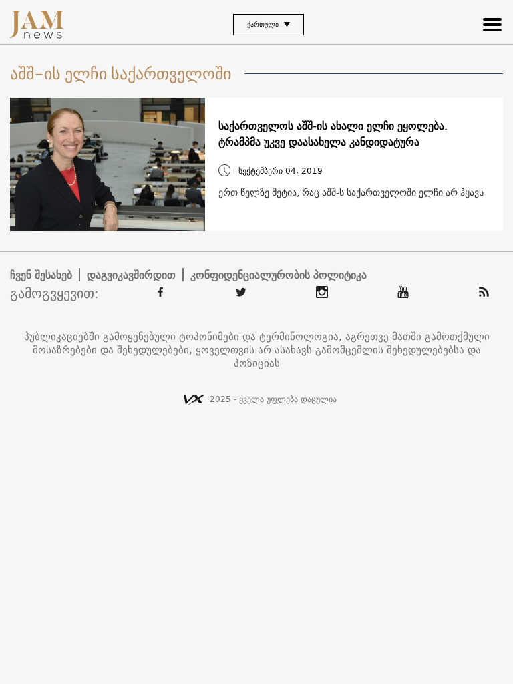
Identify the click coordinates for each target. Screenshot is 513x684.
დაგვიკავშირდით (131, 274)
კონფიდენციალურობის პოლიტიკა (278, 274)
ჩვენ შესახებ (41, 274)
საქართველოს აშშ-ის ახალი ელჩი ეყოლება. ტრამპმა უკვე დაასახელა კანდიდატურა (333, 134)
